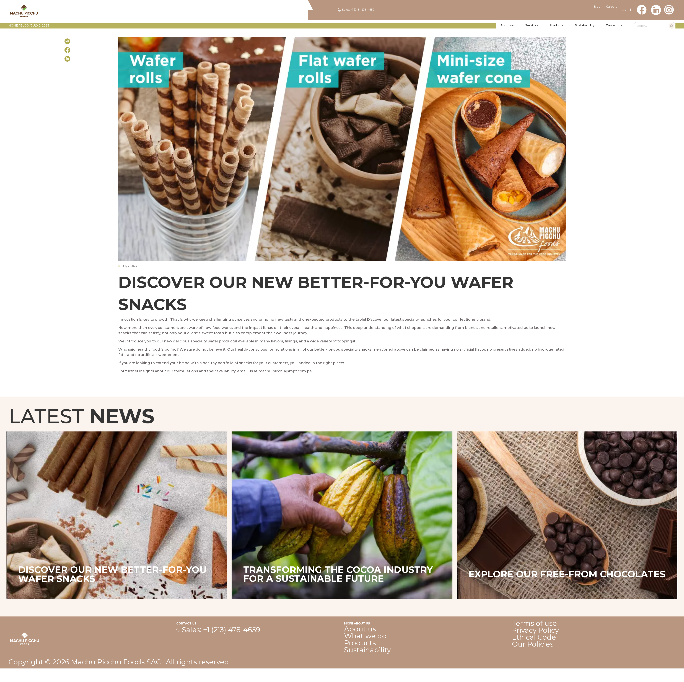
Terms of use (534, 623)
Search (671, 26)
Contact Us (614, 25)
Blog (597, 6)
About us (507, 25)
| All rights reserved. (196, 662)
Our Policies (532, 644)
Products (556, 25)
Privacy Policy (535, 630)
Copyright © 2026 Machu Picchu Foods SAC (85, 662)
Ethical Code (534, 637)
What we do (365, 636)
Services (531, 25)
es (622, 10)
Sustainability (584, 25)
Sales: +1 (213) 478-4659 (357, 9)
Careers (611, 6)
